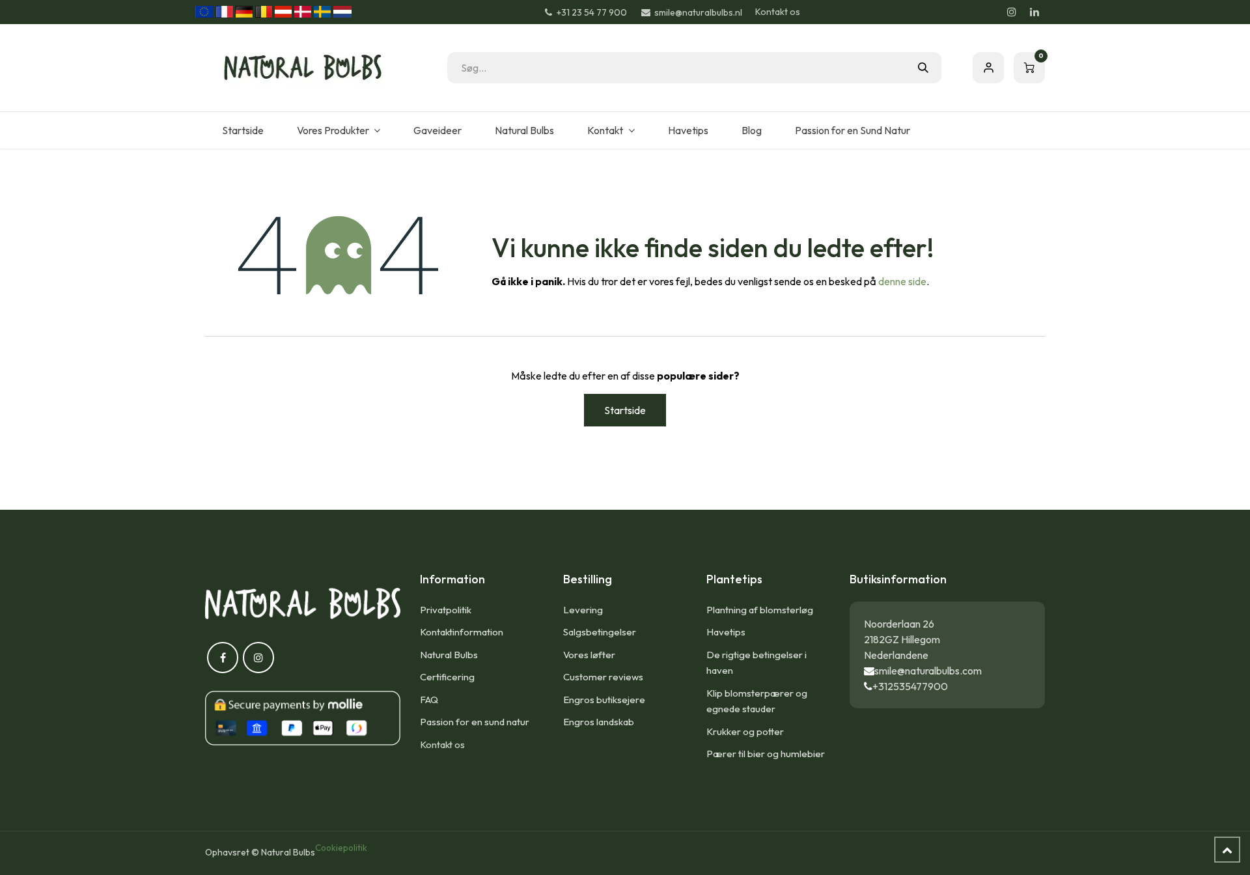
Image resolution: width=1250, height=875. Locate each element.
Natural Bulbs (449, 654)
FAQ (429, 699)
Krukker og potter (745, 731)
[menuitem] (242, 130)
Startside (625, 410)
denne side (902, 281)
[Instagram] (1011, 11)
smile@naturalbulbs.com (928, 670)
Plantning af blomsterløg (759, 610)
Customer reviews (603, 677)
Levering (583, 610)
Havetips (725, 632)
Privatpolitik (445, 610)
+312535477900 (910, 686)
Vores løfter (589, 654)
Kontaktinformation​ (461, 632)
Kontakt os (777, 12)
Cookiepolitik (341, 848)
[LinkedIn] (1034, 11)
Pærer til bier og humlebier (765, 753)
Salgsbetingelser (599, 632)
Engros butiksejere (604, 699)
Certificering (447, 677)
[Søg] (923, 67)
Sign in (988, 67)
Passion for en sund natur (474, 721)
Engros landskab (598, 721)
